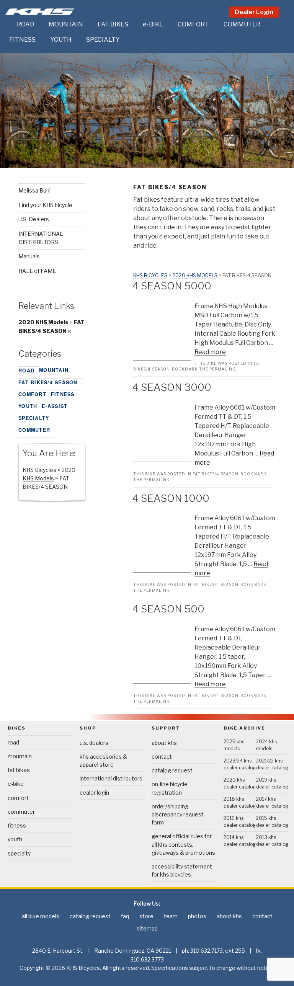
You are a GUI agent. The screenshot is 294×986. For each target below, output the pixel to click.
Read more (210, 352)
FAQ (125, 916)
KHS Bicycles (150, 275)
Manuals (29, 256)
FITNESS (22, 39)
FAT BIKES (113, 24)
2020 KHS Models (194, 275)
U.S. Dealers (33, 219)
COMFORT (193, 24)
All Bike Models (40, 916)
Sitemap (147, 928)
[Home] (9, 24)
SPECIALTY (103, 39)
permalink (222, 369)
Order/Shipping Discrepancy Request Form (178, 814)
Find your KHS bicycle (45, 205)
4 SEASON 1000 (170, 498)
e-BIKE (153, 24)
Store (146, 916)
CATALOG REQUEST (172, 770)
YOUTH (61, 39)
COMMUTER (242, 24)
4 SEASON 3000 (171, 387)
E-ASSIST (54, 406)
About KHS (164, 743)
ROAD (25, 24)
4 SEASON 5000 (171, 286)
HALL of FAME (37, 271)
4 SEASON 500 (168, 609)
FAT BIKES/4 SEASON (215, 474)
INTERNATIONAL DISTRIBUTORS (111, 778)
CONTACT (162, 756)
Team (171, 916)
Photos (197, 916)
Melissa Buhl (34, 190)
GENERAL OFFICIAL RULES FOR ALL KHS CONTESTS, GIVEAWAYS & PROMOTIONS (183, 844)
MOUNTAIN (66, 24)
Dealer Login (254, 12)
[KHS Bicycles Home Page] (39, 11)
